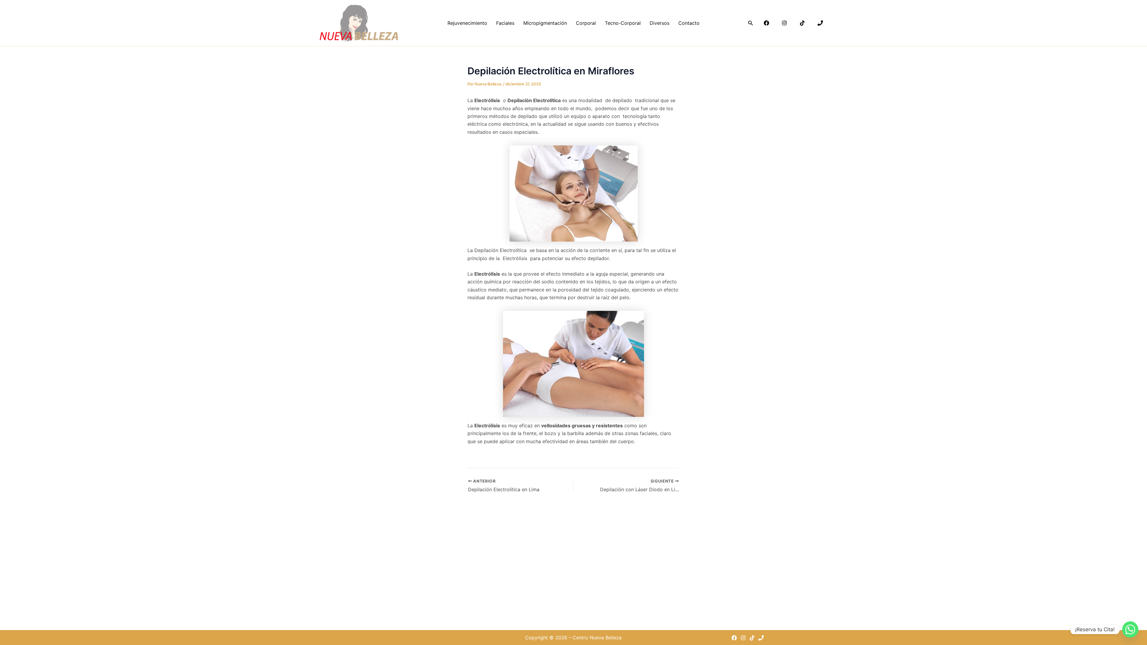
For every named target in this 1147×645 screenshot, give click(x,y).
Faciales (505, 23)
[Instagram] (784, 23)
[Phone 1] (820, 23)
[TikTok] (802, 23)
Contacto (689, 23)
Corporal (586, 23)
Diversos (659, 23)
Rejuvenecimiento (467, 23)
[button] (750, 23)
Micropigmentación (545, 23)
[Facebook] (766, 23)
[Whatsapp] (1130, 629)
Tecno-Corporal (623, 23)
